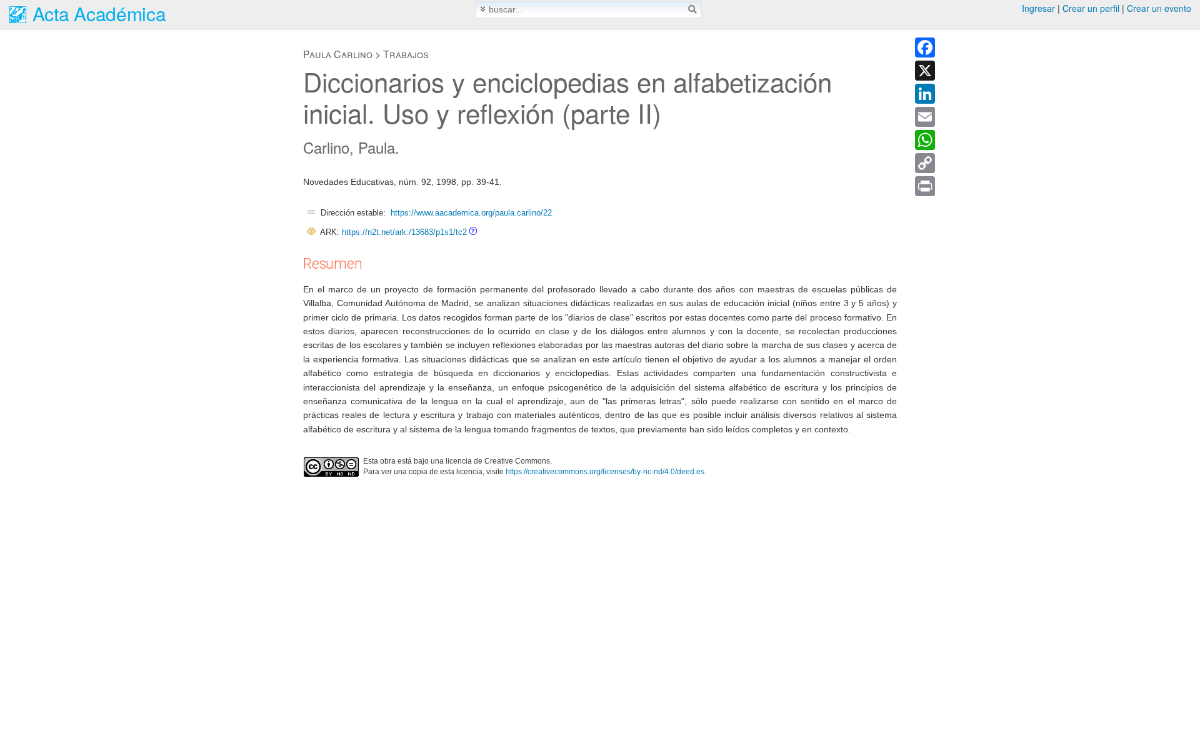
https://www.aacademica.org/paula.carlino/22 (471, 212)
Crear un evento (1159, 8)
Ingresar (1038, 8)
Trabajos (406, 54)
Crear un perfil (1090, 8)
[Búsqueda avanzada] (483, 9)
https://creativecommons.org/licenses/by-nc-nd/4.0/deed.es (605, 471)
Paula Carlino (337, 54)
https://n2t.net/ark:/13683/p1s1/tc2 (404, 232)
